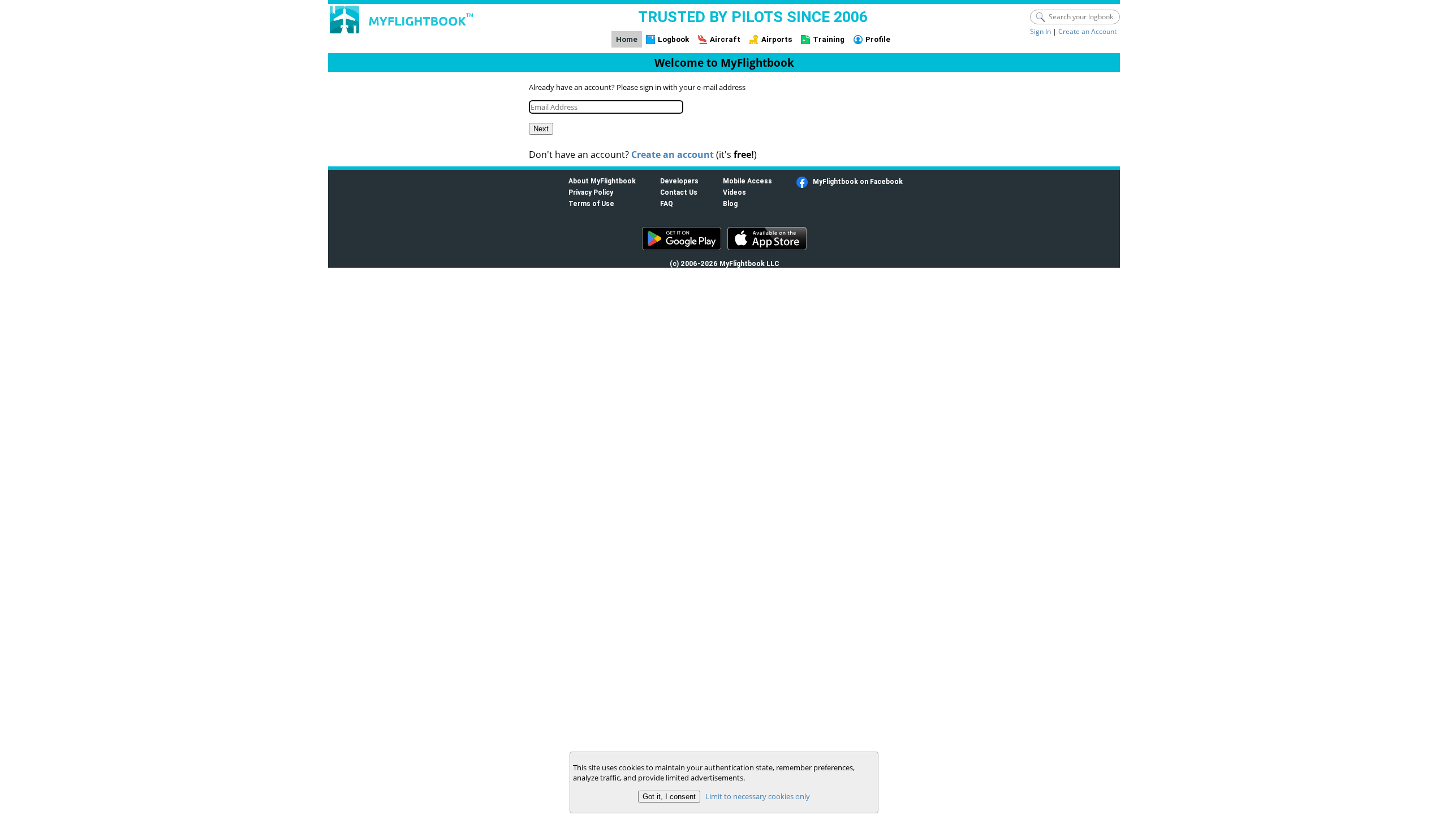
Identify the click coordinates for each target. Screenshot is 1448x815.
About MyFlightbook (602, 181)
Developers (679, 181)
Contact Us (678, 192)
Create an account (672, 154)
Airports (776, 39)
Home (626, 39)
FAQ (666, 203)
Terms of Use (591, 203)
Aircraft (725, 39)
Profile (877, 39)
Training (828, 39)
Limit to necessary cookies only (757, 796)
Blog (730, 203)
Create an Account (1087, 31)
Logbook (673, 39)
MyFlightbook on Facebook (858, 181)
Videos (734, 192)
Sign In (1040, 31)
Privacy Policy (590, 192)
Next (541, 129)
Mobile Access (747, 181)
